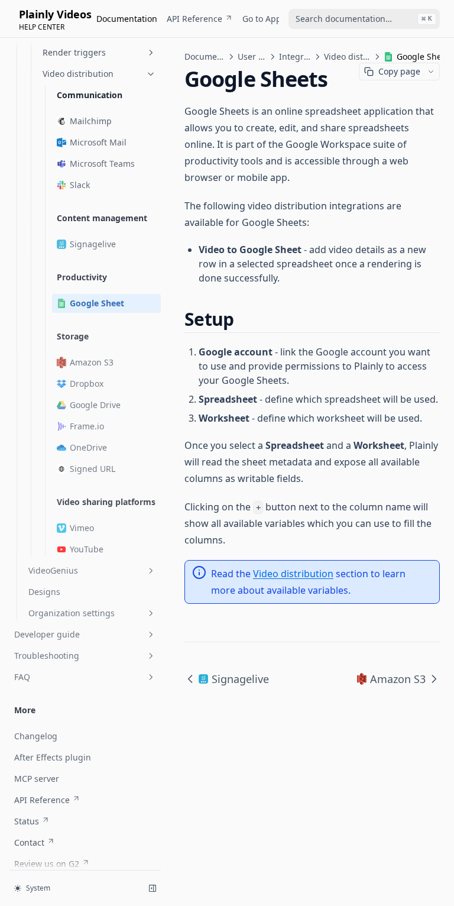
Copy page (399, 71)
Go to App (261, 18)
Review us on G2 (46, 863)
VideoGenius (53, 570)
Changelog (35, 736)
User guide (252, 56)
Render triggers (74, 52)
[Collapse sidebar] (152, 888)
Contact (29, 842)
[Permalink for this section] (243, 319)
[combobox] (364, 19)
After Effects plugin (52, 757)
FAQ (22, 676)
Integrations (295, 56)
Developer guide (47, 634)
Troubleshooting (46, 655)
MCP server (36, 778)
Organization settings (71, 613)
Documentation (126, 18)
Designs (44, 591)
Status (26, 821)
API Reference (194, 18)
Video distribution (78, 73)
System (38, 888)
